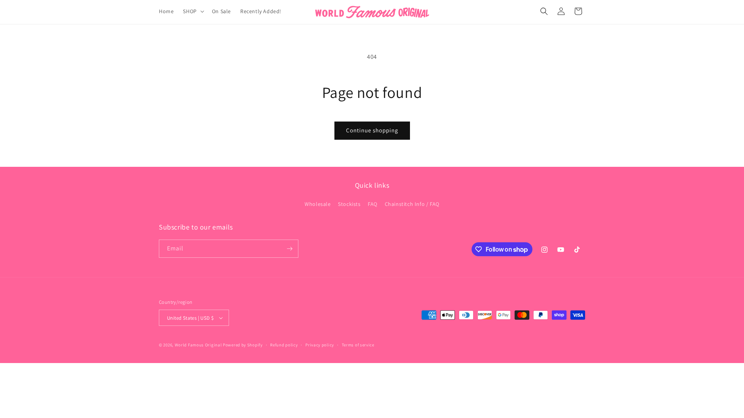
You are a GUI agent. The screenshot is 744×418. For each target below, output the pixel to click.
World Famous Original (198, 345)
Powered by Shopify (243, 345)
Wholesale (318, 203)
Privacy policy (319, 345)
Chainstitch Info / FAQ (412, 203)
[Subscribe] (289, 249)
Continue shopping (372, 130)
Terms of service (358, 345)
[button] (192, 11)
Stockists (349, 203)
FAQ (372, 203)
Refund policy (284, 345)
